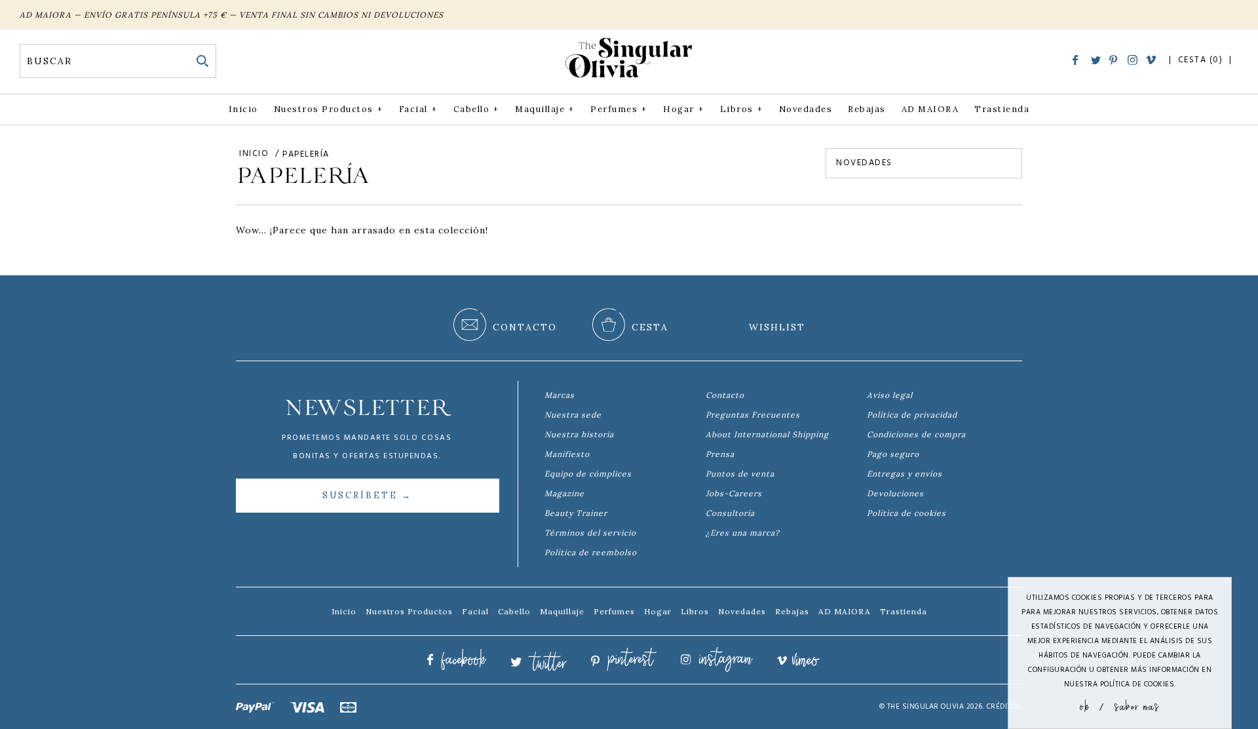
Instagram (1132, 60)
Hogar (683, 109)
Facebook (1077, 60)
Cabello (476, 109)
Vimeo (1151, 61)
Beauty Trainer (575, 513)
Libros (741, 109)
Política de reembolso (590, 552)
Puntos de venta (740, 474)
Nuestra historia (579, 434)
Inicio (243, 109)
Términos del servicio (590, 533)
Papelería (306, 154)
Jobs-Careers (734, 493)
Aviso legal (890, 395)
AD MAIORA (930, 109)
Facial (418, 109)
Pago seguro (893, 454)
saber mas (1137, 706)
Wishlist (777, 327)
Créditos (1004, 707)
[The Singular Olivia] (629, 78)
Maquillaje (544, 109)
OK (1085, 706)
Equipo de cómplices (588, 474)
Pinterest (1114, 60)
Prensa (720, 454)
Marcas (559, 395)
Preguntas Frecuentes (753, 415)
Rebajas (867, 109)
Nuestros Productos (328, 109)
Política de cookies (906, 513)
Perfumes (618, 109)
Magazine (564, 493)
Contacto (725, 395)
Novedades (806, 109)
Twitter (1096, 61)
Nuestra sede (572, 415)
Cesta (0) (1202, 60)
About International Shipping (767, 434)
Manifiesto (567, 454)
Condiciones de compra (916, 434)
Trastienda (1001, 109)
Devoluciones (895, 493)
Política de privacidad (912, 415)
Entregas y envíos (904, 474)
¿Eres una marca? (743, 533)
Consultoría (730, 513)
